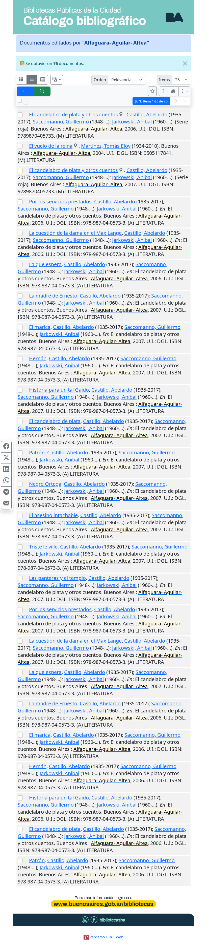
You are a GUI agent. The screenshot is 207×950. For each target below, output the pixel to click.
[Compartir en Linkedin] (6, 469)
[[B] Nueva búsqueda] (42, 91)
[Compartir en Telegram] (6, 492)
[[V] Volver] (25, 91)
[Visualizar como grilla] (42, 80)
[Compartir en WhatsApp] (6, 481)
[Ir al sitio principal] (103, 17)
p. (151, 101)
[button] (163, 91)
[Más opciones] (184, 91)
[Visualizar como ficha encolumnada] (32, 80)
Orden (100, 79)
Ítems (164, 79)
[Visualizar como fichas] (21, 80)
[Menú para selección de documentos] (26, 101)
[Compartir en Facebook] (6, 446)
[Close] (185, 63)
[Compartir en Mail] (6, 503)
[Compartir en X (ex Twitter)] (6, 458)
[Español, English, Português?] (56, 80)
